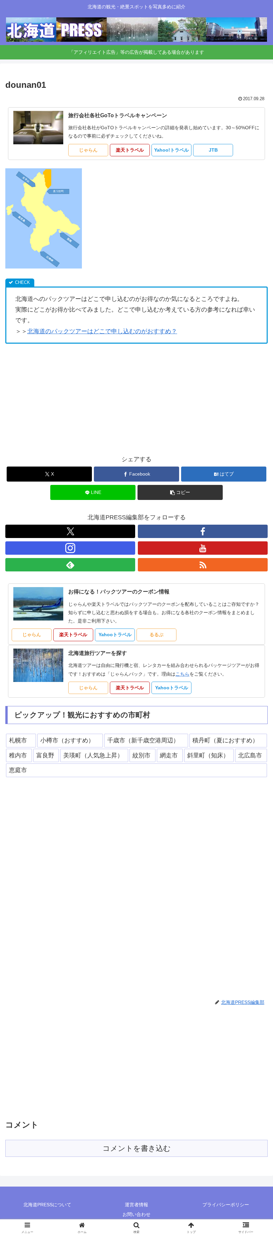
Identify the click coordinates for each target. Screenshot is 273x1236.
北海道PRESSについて (47, 1204)
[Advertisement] (136, 399)
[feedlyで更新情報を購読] (70, 564)
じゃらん (88, 150)
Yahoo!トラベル (171, 150)
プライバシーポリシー (225, 1204)
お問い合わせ (136, 1214)
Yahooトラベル (115, 634)
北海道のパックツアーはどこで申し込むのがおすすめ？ (102, 331)
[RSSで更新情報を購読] (203, 564)
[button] (180, 492)
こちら (182, 674)
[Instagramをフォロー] (70, 548)
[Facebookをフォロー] (203, 531)
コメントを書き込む (137, 1148)
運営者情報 (136, 1204)
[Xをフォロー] (70, 531)
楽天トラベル (130, 150)
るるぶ (156, 634)
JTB (213, 150)
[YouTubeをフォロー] (203, 548)
